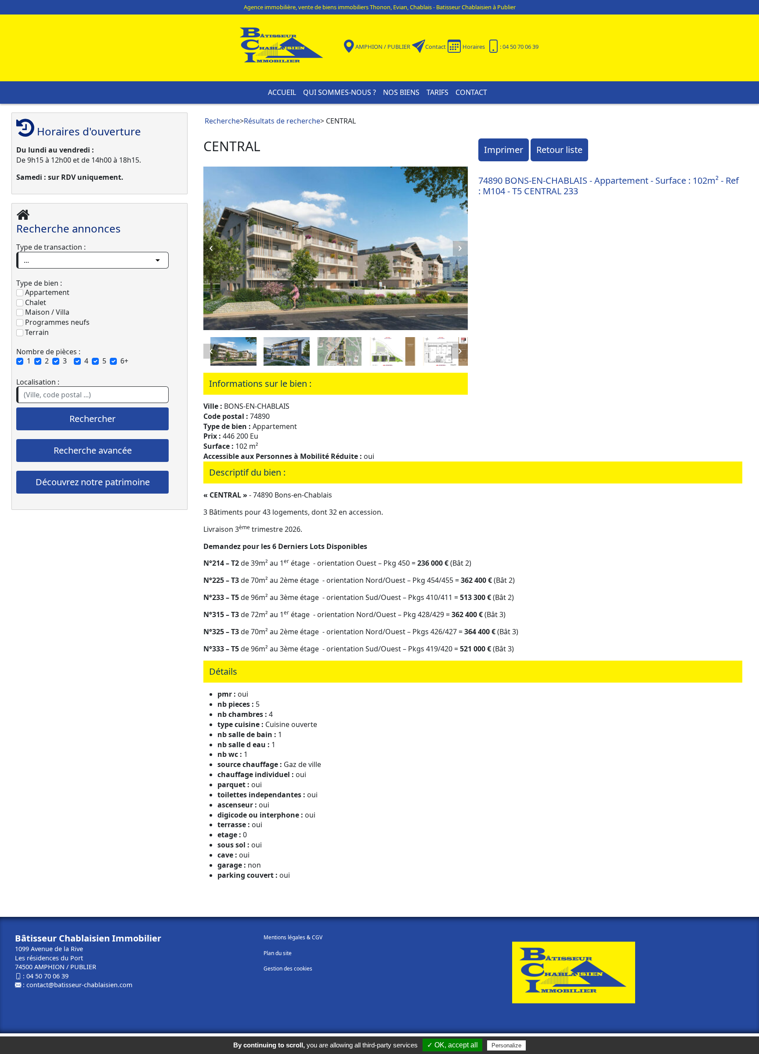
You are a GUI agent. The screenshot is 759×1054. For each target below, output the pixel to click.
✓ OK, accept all (452, 1045)
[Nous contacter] (418, 46)
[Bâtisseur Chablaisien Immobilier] (287, 47)
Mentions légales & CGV (293, 937)
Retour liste (559, 150)
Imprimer (503, 150)
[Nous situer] (348, 46)
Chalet (34, 302)
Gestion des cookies (288, 968)
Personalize (506, 1045)
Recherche (222, 121)
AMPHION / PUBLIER (382, 47)
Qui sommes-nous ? (339, 92)
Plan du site (278, 953)
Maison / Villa (46, 312)
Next (460, 248)
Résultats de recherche (282, 121)
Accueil (282, 92)
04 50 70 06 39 (47, 976)
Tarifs (437, 92)
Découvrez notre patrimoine (93, 482)
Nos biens (401, 92)
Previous (210, 248)
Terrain (36, 332)
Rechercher (92, 419)
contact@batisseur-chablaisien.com (79, 985)
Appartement (46, 292)
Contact (435, 47)
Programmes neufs (56, 322)
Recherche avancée (93, 450)
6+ (124, 361)
